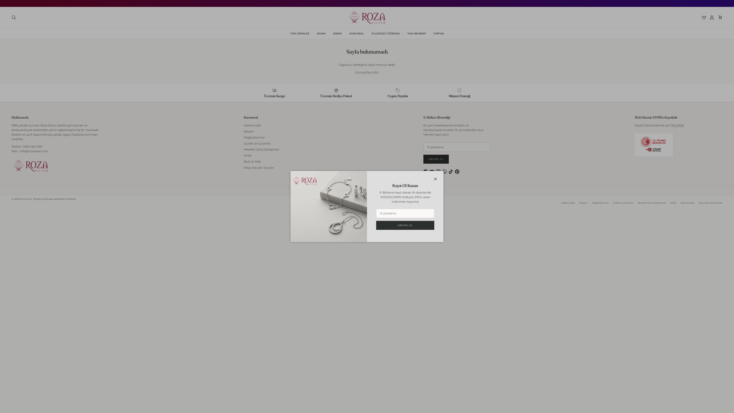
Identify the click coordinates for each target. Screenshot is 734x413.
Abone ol (405, 225)
